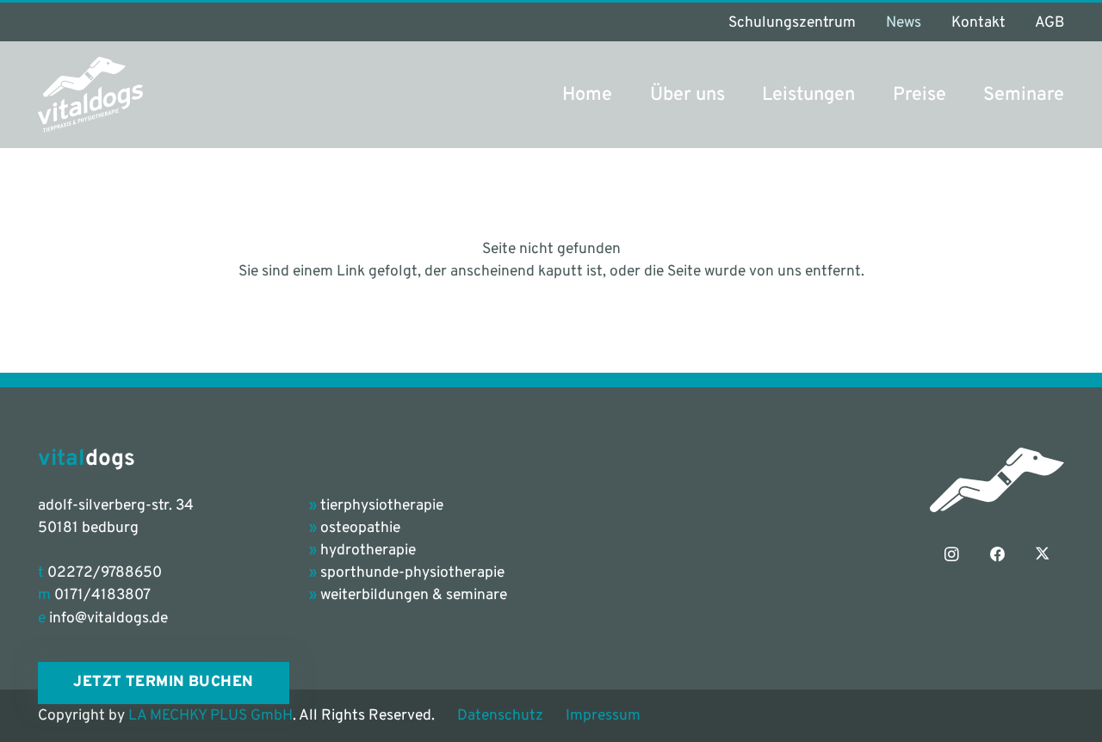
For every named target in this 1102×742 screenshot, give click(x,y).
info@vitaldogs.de (108, 618)
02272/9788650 (104, 573)
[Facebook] (997, 554)
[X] (1042, 554)
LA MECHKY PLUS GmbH (210, 716)
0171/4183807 (102, 595)
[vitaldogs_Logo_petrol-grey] (91, 95)
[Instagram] (952, 554)
